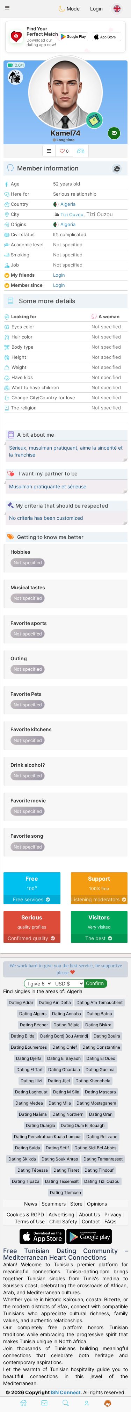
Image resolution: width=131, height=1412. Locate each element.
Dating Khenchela (92, 1080)
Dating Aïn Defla (55, 1002)
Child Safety (63, 1221)
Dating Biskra (98, 1024)
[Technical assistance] (107, 1404)
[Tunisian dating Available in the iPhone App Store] (43, 1232)
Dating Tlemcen (65, 1192)
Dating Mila (60, 1103)
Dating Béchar (34, 1024)
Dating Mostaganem (96, 1103)
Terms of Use (30, 1221)
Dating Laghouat (31, 1091)
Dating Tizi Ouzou (101, 1181)
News (30, 1204)
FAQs (110, 1221)
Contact (91, 1221)
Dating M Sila (66, 1091)
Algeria (67, 204)
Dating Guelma (100, 1069)
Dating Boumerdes (29, 1047)
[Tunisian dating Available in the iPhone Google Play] (89, 1232)
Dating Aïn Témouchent (100, 1002)
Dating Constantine (101, 1047)
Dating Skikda (22, 1159)
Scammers (54, 1204)
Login (96, 9)
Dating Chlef (64, 1047)
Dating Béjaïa (66, 1024)
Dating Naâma (33, 1114)
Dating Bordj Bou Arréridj (64, 1036)
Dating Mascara (100, 1091)
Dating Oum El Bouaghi (83, 1125)
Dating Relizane (101, 1136)
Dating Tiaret (66, 1170)
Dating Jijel (59, 1080)
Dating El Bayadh (64, 1058)
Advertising (61, 1214)
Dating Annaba (66, 1013)
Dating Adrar (21, 1002)
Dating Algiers (32, 1013)
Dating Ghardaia (64, 1069)
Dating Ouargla (40, 1125)
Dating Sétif (57, 1147)
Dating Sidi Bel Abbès (95, 1147)
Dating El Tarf (29, 1069)
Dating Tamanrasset (103, 1159)
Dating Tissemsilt (62, 1181)
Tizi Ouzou (71, 214)
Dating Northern (67, 1114)
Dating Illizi (31, 1080)
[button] (7, 7)
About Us (89, 1214)
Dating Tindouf (99, 1170)
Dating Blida (23, 1036)
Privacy (113, 1214)
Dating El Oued (100, 1058)
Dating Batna (99, 1013)
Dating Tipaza (25, 1181)
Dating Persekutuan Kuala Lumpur (47, 1136)
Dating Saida (27, 1147)
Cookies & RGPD (25, 1214)
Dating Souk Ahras (60, 1159)
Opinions (97, 1204)
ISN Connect (65, 1392)
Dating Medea (29, 1103)
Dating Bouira (107, 1036)
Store (76, 1204)
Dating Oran (100, 1114)
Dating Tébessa (32, 1170)
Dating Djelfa (29, 1058)
